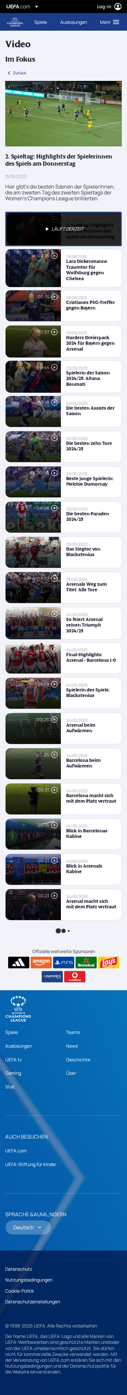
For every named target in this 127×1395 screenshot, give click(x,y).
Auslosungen (18, 1046)
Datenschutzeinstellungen (32, 1301)
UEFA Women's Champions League (15, 22)
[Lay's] (108, 962)
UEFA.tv (13, 1059)
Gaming (13, 1073)
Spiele (11, 1032)
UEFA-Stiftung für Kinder (30, 1164)
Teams (73, 1032)
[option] (63, 229)
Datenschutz (18, 1269)
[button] (108, 22)
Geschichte (78, 1059)
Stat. (10, 1087)
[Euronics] (52, 977)
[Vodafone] (74, 977)
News (72, 1046)
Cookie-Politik (19, 1291)
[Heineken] (86, 962)
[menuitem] (41, 22)
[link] (40, 22)
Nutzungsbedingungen (28, 1280)
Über (71, 1073)
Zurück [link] (19, 73)
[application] (63, 113)
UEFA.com (16, 1150)
